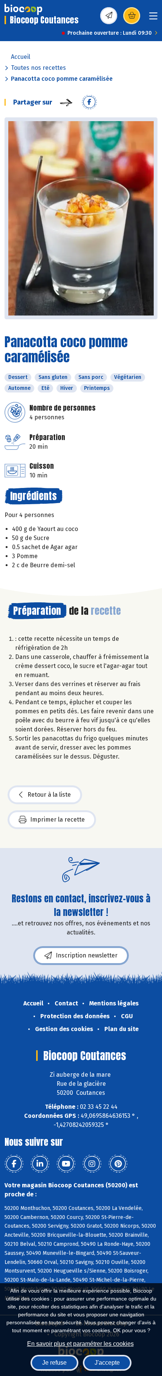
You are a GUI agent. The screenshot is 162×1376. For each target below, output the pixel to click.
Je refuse (54, 1362)
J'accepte (107, 1362)
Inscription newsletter (87, 955)
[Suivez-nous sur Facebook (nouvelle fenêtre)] (14, 1163)
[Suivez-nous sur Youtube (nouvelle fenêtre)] (66, 1163)
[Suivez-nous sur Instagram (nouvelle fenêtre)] (92, 1163)
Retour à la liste (49, 794)
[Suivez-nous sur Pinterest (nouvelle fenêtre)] (118, 1163)
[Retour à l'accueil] (23, 9)
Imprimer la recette (57, 819)
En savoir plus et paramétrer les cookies (80, 1344)
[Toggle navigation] (153, 18)
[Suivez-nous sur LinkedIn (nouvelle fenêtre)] (40, 1163)
